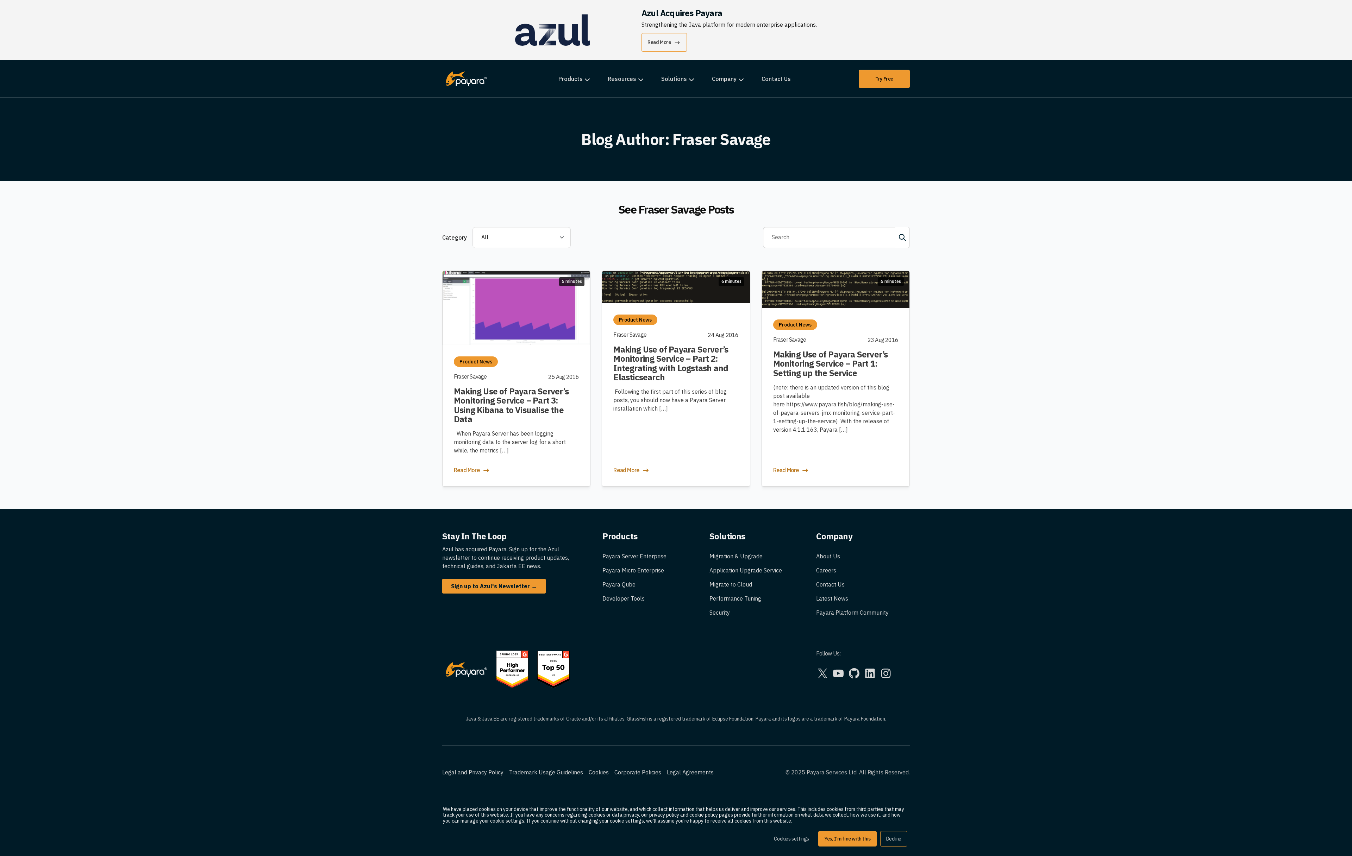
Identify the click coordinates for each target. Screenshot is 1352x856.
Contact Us (776, 78)
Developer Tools (623, 598)
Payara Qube (619, 584)
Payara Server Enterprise (634, 556)
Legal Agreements (690, 772)
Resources (622, 78)
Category (454, 237)
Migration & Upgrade (736, 556)
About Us (828, 556)
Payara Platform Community (852, 612)
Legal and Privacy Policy (472, 772)
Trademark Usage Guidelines (546, 772)
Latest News (832, 598)
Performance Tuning (735, 598)
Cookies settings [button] (791, 839)
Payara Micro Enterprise (633, 570)
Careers (826, 570)
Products (570, 78)
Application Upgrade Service (745, 570)
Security (719, 612)
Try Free (884, 79)
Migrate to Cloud (730, 584)
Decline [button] (893, 839)
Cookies (599, 772)
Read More (659, 42)
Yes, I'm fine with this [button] (847, 839)
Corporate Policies (637, 772)
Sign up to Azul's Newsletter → (494, 586)
